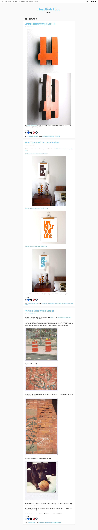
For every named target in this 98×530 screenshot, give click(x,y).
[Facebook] (89, 1)
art (6, 1)
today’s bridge (29, 1)
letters (46, 136)
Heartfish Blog (49, 9)
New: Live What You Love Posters (42, 142)
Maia (34, 522)
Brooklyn (49, 522)
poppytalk (29, 319)
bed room (43, 303)
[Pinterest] (91, 1)
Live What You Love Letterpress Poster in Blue (36, 246)
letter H (43, 136)
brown (49, 303)
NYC (3, 1)
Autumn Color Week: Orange (39, 310)
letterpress (22, 1)
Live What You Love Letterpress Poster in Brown (36, 153)
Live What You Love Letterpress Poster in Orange (36, 208)
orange (49, 136)
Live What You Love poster (62, 303)
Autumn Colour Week (43, 522)
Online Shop (36, 1)
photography (58, 522)
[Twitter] (95, 1)
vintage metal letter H (32, 125)
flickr (52, 522)
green (51, 317)
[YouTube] (93, 1)
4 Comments (57, 136)
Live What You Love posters (60, 149)
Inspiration (30, 522)
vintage (52, 136)
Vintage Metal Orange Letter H (40, 23)
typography (15, 1)
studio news (35, 303)
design (9, 1)
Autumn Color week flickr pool (64, 317)
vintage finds (35, 136)
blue (46, 303)
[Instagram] (87, 1)
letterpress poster (53, 303)
